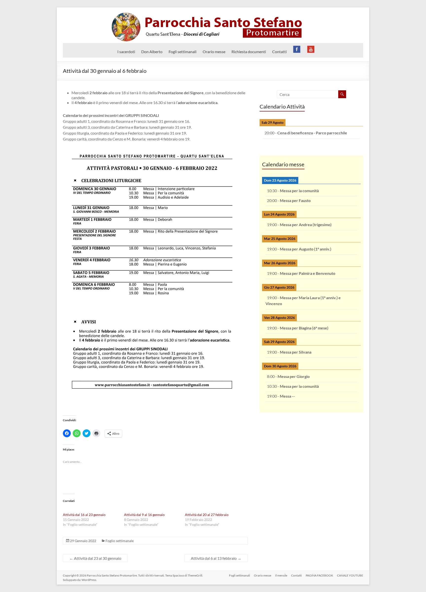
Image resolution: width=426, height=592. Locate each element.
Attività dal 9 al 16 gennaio (144, 515)
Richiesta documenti (248, 51)
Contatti (279, 51)
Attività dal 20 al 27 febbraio (207, 515)
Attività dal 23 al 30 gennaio (95, 558)
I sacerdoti (126, 51)
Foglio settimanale (120, 541)
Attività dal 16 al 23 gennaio (84, 515)
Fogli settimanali (182, 51)
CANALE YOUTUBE (350, 575)
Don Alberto (151, 51)
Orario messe (214, 51)
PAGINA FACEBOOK (319, 575)
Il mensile (281, 575)
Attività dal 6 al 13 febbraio (216, 558)
